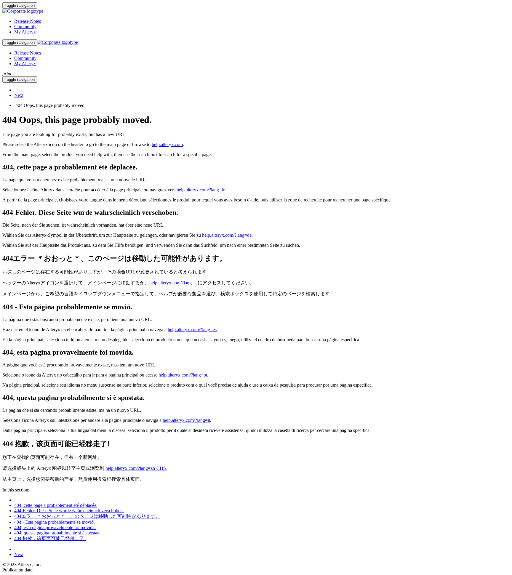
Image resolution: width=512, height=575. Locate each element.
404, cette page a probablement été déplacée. (55, 505)
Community (25, 26)
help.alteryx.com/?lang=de (227, 235)
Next (18, 95)
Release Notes (27, 21)
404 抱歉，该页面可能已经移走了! (50, 538)
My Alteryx (25, 31)
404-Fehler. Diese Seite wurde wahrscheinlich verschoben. (69, 510)
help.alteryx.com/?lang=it (186, 420)
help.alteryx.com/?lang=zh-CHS (135, 468)
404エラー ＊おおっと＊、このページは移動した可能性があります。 (87, 516)
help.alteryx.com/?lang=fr (200, 189)
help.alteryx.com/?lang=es (192, 329)
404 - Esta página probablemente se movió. (54, 522)
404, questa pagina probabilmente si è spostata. (58, 532)
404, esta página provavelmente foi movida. (55, 527)
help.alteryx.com (167, 144)
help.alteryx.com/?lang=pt (183, 374)
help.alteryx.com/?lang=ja (173, 282)
